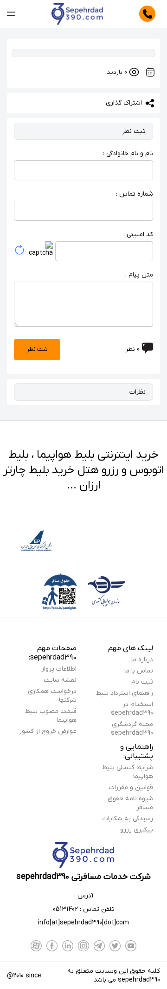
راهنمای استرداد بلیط (124, 693)
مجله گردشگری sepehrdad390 (132, 729)
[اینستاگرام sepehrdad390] (83, 945)
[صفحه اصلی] (77, 14)
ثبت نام (142, 682)
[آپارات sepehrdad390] (36, 945)
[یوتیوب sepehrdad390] (130, 945)
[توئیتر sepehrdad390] (115, 945)
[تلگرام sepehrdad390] (99, 945)
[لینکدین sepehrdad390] (67, 945)
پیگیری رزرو (136, 829)
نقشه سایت (60, 680)
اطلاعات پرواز (59, 669)
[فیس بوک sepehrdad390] (52, 945)
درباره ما (142, 659)
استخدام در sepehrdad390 (132, 709)
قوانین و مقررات (131, 787)
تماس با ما (138, 670)
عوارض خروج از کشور (48, 731)
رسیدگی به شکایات (128, 818)
